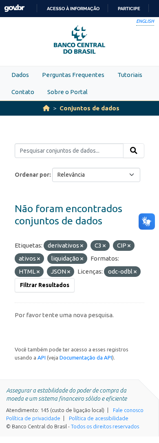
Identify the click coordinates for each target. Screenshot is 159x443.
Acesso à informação (73, 8)
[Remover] (81, 245)
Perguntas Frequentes (73, 74)
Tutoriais (129, 74)
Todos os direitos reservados (105, 426)
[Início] (46, 108)
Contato (22, 91)
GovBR (14, 8)
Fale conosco (128, 410)
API (42, 357)
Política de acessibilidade (98, 418)
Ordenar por (32, 174)
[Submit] (133, 150)
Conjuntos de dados (89, 108)
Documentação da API (86, 357)
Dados (20, 74)
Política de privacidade (33, 418)
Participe (129, 8)
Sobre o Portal (67, 91)
